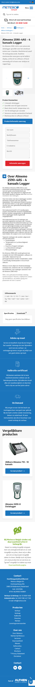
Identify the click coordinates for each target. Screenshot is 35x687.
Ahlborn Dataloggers (7, 30)
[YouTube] (20, 668)
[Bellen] (31, 678)
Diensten (17, 618)
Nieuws (17, 643)
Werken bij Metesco (17, 636)
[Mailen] (31, 682)
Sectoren (17, 638)
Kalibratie (17, 616)
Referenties (17, 646)
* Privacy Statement (17, 653)
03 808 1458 (21, 23)
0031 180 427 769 (24, 598)
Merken (17, 621)
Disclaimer (17, 656)
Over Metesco (17, 633)
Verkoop (9, 27)
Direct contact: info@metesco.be (11, 2)
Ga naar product (16, 471)
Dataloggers (20, 27)
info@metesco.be (20, 601)
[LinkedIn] (15, 668)
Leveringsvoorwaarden (17, 623)
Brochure (17, 651)
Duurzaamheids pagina (17, 565)
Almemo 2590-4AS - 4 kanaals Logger (12, 33)
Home (3, 27)
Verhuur (17, 611)
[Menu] (29, 8)
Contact (17, 648)
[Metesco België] (10, 8)
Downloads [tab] (21, 313)
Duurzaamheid (17, 641)
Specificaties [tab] (9, 313)
